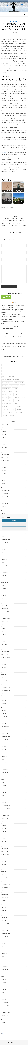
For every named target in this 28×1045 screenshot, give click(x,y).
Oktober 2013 (4, 930)
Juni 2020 (3, 667)
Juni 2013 (3, 943)
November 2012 (5, 966)
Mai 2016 (3, 828)
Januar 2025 (4, 487)
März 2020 (4, 677)
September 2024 (5, 500)
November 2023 (5, 533)
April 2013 (3, 950)
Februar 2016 (4, 838)
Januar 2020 (4, 684)
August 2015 (4, 858)
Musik (11, 397)
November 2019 (5, 690)
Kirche (22, 385)
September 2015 (5, 854)
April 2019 (3, 713)
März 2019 (4, 716)
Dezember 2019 (5, 687)
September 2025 (5, 460)
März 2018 (4, 756)
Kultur (4, 394)
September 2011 (5, 1012)
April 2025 (3, 477)
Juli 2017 (3, 782)
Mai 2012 (3, 986)
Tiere (21, 412)
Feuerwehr (18, 373)
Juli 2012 (3, 979)
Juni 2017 (3, 785)
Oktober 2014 (4, 891)
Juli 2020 (3, 664)
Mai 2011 (3, 1025)
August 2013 (4, 936)
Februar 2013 (4, 956)
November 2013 (5, 927)
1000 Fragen (5, 364)
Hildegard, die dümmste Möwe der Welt (11, 314)
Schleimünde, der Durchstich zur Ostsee (11, 307)
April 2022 (3, 595)
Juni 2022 (3, 588)
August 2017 (4, 779)
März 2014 (4, 914)
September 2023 (5, 539)
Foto (3, 376)
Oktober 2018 (4, 733)
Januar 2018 (4, 762)
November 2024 (5, 493)
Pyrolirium (14, 5)
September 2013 (5, 933)
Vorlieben (14, 528)
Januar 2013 (4, 959)
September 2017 (5, 776)
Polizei (17, 400)
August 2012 (4, 976)
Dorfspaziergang (7, 373)
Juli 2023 (3, 546)
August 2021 (4, 621)
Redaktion (5, 406)
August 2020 (4, 661)
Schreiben (5, 409)
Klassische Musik (7, 391)
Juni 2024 (3, 510)
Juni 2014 (3, 904)
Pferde (11, 400)
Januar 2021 (4, 644)
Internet (4, 385)
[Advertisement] (14, 36)
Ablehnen (14, 524)
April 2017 (3, 792)
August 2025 (4, 464)
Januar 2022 (4, 605)
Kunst (11, 394)
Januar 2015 (4, 881)
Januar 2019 (4, 723)
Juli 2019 (3, 703)
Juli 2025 (3, 467)
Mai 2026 (3, 434)
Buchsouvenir (14, 21)
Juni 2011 (3, 1022)
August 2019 (4, 700)
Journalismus (14, 385)
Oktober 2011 (4, 1009)
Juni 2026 (3, 431)
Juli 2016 (3, 822)
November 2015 (5, 848)
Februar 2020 (4, 680)
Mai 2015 (3, 868)
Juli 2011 (3, 1019)
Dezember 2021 (5, 608)
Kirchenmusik (6, 388)
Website (3, 257)
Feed (14, 303)
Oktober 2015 (4, 851)
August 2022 (4, 582)
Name (3, 242)
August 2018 (4, 739)
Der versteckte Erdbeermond (8, 325)
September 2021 (5, 618)
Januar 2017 (4, 802)
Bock (2, 343)
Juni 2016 (3, 825)
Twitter (4, 415)
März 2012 (4, 992)
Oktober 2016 (4, 812)
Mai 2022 (3, 592)
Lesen (16, 394)
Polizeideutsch (6, 403)
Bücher (3, 207)
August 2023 (4, 542)
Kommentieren (5, 264)
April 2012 (3, 989)
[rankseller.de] (14, 1033)
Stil (3, 412)
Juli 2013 (3, 940)
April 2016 (3, 831)
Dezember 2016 (5, 805)
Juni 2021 (3, 628)
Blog (14, 367)
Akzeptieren (14, 520)
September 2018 (5, 736)
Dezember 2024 (5, 490)
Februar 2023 (4, 562)
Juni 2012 (3, 982)
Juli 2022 (3, 585)
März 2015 (4, 874)
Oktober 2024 (4, 496)
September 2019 (5, 697)
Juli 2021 (3, 625)
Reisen (12, 406)
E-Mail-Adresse (5, 249)
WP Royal (18, 1042)
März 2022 (4, 598)
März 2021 (4, 638)
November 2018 (5, 730)
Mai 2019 (3, 710)
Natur (23, 397)
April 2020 (3, 674)
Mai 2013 (3, 946)
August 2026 (4, 424)
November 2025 (5, 454)
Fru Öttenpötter (7, 382)
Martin (3, 353)
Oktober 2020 (4, 654)
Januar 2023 (4, 565)
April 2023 (3, 556)
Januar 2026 (4, 447)
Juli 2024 (3, 506)
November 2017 (5, 769)
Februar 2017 (4, 799)
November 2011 (5, 1005)
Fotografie (11, 376)
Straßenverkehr (12, 412)
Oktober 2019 (4, 694)
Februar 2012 (4, 996)
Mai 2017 (3, 789)
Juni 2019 (3, 707)
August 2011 (4, 1015)
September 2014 (5, 894)
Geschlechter (19, 382)
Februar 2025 (4, 483)
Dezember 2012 (5, 963)
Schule (13, 409)
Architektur (15, 364)
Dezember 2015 (5, 845)
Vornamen (12, 415)
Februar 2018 (4, 759)
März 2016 (4, 835)
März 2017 (4, 795)
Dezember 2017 (5, 766)
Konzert (17, 391)
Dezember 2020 (5, 648)
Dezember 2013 (5, 923)
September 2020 (5, 657)
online (4, 400)
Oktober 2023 (4, 536)
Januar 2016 (4, 841)
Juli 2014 (3, 900)
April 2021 (3, 634)
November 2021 (5, 611)
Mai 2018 (3, 749)
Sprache (19, 409)
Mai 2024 (3, 513)
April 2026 (3, 437)
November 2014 (5, 887)
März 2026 (4, 441)
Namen (17, 397)
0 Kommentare (23, 210)
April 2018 (3, 753)
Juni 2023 (3, 549)
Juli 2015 (3, 861)
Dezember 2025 (5, 451)
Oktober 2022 (4, 575)
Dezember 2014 (5, 884)
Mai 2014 (3, 907)
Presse (16, 403)
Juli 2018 (3, 743)
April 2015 (3, 871)
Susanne (6, 210)
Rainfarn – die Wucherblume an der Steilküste (12, 305)
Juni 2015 (3, 864)
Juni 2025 (3, 470)
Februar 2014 (4, 917)
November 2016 (5, 808)
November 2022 (5, 572)
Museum (4, 397)
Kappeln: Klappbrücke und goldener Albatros (12, 309)
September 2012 (5, 973)
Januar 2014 (4, 920)
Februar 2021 (4, 641)
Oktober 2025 (4, 457)
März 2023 (4, 559)
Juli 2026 (3, 428)
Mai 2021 (3, 631)
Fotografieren (6, 379)
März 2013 (4, 953)
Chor (21, 370)
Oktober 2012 (4, 969)
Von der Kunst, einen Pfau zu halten (14, 356)
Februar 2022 (4, 602)
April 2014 (3, 910)
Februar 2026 (4, 444)
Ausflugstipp (6, 367)
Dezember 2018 (5, 726)
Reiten (19, 406)
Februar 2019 (4, 720)
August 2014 (4, 897)
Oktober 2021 (4, 615)
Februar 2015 (4, 877)
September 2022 (5, 579)
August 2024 (4, 503)
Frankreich (16, 379)
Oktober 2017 (4, 772)
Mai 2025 (3, 473)
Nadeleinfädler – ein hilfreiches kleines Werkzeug (13, 316)
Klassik (15, 388)
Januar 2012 (4, 999)
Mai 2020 (3, 671)
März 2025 (4, 480)
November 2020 (5, 651)
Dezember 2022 (5, 569)
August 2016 (4, 818)
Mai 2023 (3, 552)
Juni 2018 (3, 746)
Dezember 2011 (5, 1002)
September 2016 (5, 815)
